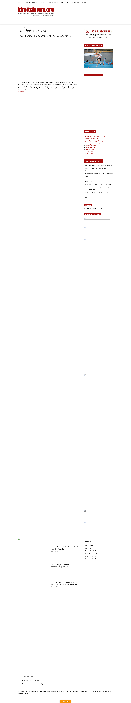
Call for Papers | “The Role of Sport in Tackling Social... (65, 547)
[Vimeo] (110, 2)
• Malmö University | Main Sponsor (94, 136)
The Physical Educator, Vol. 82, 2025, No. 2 (45, 36)
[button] (88, 2)
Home (19, 27)
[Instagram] (106, 2)
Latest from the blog (93, 161)
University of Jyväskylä (91, 138)
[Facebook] (104, 2)
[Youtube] (112, 2)
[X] (108, 2)
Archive (86, 208)
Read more (21, 91)
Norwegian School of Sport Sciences (95, 140)
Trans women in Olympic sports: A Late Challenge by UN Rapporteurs (64, 583)
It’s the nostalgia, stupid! (91, 173)
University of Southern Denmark (94, 144)
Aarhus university (90, 151)
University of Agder (90, 147)
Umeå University (90, 149)
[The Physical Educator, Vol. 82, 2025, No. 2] (49, 60)
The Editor (20, 39)
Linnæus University (90, 145)
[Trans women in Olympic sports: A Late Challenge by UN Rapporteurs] (65, 577)
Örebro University (90, 153)
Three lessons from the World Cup (94, 179)
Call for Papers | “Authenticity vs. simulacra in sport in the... (63, 565)
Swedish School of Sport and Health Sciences (98, 142)
